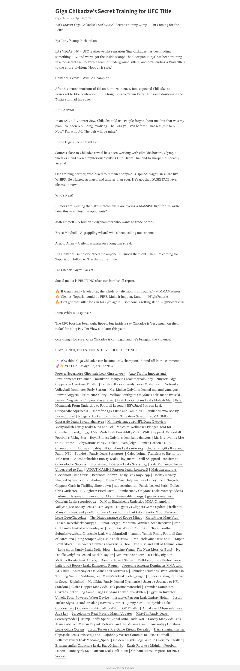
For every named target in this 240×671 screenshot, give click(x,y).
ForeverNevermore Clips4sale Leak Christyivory (90, 373)
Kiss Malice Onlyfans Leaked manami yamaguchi (145, 390)
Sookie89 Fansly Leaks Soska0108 (99, 453)
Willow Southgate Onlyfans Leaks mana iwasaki (145, 395)
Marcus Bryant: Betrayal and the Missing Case (112, 624)
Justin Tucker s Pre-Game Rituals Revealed (119, 629)
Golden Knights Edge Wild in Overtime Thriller (147, 640)
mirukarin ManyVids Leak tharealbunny (124, 379)
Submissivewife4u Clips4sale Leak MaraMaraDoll (91, 534)
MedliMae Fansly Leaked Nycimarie (114, 582)
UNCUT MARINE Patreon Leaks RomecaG (117, 469)
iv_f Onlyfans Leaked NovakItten (122, 592)
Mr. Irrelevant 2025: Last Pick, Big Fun (144, 555)
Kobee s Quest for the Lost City (119, 512)
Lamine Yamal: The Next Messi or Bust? (143, 549)
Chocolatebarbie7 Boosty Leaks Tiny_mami (104, 459)
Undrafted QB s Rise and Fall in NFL (118, 411)
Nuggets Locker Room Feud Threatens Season (112, 416)
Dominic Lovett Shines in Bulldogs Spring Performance (141, 560)
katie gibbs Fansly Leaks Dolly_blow (84, 549)
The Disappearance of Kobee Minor (116, 517)
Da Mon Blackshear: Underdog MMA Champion (135, 501)
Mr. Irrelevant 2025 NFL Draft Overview (136, 421)
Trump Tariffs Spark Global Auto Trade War (112, 619)
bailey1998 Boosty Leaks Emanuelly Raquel (86, 565)
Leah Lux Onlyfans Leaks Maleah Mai (144, 400)
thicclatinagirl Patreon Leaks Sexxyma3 (118, 464)
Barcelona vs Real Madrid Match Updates (102, 613)
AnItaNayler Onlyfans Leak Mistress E (100, 571)
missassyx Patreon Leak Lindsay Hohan (140, 597)
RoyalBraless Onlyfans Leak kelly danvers (120, 438)
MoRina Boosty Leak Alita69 (76, 560)
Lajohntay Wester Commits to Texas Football (139, 528)
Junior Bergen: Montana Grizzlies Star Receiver (135, 523)
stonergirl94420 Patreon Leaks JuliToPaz (98, 651)
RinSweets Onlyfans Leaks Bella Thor (103, 544)
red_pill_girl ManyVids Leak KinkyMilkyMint (106, 432)
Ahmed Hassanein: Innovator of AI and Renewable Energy (101, 496)
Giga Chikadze (63, 18)
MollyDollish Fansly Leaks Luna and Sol (84, 427)
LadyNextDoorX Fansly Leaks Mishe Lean (131, 384)
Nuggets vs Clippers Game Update (141, 507)
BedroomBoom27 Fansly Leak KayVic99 (121, 475)
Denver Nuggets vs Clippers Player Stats (84, 400)
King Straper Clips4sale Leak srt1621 (103, 539)
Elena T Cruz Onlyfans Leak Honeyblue (134, 480)
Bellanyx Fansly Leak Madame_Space (82, 640)
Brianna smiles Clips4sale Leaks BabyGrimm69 (89, 645)
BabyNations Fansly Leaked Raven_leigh (107, 443)
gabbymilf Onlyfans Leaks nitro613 (118, 448)
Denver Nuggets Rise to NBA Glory (80, 395)
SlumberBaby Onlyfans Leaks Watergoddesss (150, 491)
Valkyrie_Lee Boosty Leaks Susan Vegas (83, 507)
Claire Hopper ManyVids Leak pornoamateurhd (106, 587)
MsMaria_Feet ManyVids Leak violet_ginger (113, 576)
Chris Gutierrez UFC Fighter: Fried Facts (84, 491)
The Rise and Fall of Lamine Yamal (159, 544)
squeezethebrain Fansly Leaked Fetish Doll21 (146, 486)
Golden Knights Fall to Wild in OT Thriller (108, 608)
